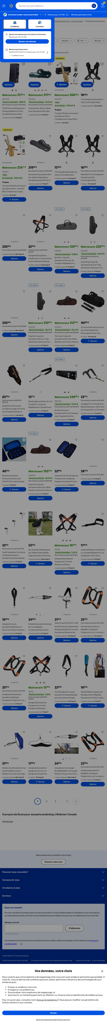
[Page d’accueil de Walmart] (11, 6)
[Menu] (4, 6)
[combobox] (57, 5)
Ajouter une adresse (27, 41)
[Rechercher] (94, 6)
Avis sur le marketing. (47, 1000)
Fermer (53, 1013)
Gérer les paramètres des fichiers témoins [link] (53, 1019)
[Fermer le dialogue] (102, 971)
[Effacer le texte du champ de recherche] (90, 5)
